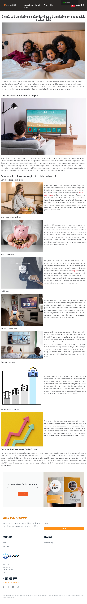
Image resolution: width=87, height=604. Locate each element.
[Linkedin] (13, 587)
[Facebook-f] (8, 587)
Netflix (81, 193)
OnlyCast (75, 271)
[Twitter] (3, 587)
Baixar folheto (23, 494)
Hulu (45, 195)
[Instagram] (18, 587)
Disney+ (51, 195)
